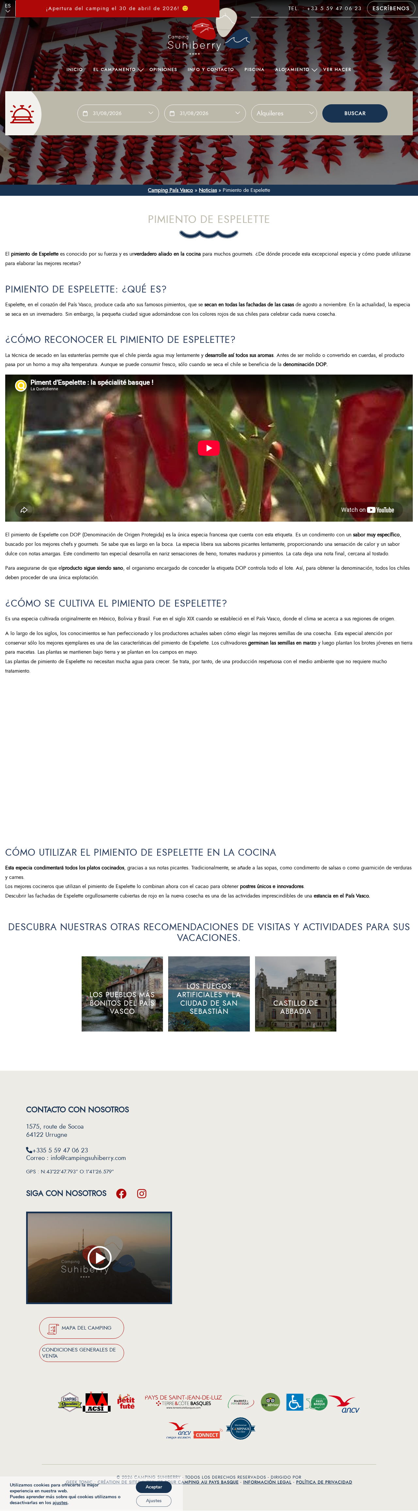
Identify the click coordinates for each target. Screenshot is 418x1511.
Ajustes (154, 1501)
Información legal (267, 1482)
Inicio (75, 70)
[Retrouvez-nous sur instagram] (142, 1193)
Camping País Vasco (170, 190)
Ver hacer (337, 70)
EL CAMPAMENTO (114, 70)
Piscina (255, 70)
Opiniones (163, 70)
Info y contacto (211, 70)
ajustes (60, 1503)
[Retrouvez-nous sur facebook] (121, 1193)
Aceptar (154, 1487)
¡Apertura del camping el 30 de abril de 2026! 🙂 (117, 8)
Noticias (208, 190)
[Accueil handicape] (295, 1404)
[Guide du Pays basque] (316, 1404)
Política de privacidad (324, 1482)
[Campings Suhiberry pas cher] (240, 1430)
